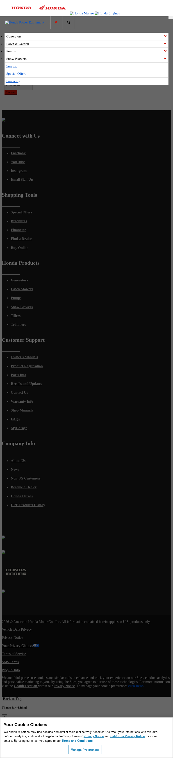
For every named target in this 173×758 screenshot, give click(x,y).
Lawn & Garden (17, 44)
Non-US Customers (26, 478)
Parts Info (18, 375)
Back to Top (12, 699)
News (15, 469)
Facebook (18, 153)
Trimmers (18, 324)
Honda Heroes (22, 496)
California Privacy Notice (127, 736)
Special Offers (16, 73)
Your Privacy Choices (17, 646)
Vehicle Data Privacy (17, 629)
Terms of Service (14, 654)
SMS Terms (10, 662)
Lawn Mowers (22, 289)
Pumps (11, 51)
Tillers (15, 316)
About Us (18, 461)
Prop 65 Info (11, 670)
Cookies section (26, 686)
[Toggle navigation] (170, 17)
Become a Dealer (23, 487)
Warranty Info (22, 401)
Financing (13, 81)
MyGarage (19, 428)
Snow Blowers (16, 59)
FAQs (15, 419)
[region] (86, 737)
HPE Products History (28, 505)
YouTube (18, 162)
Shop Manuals (22, 410)
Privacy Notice (12, 637)
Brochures (19, 221)
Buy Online (19, 248)
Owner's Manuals (24, 357)
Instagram (19, 171)
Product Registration (27, 366)
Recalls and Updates (26, 384)
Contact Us (19, 392)
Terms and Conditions (77, 740)
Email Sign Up (22, 179)
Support (11, 66)
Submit (11, 92)
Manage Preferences (85, 749)
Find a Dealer (21, 239)
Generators (14, 36)
